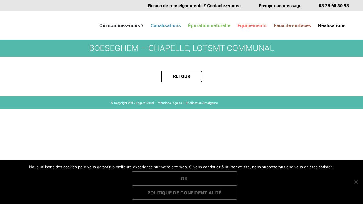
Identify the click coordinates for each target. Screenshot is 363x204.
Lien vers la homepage (42, 25)
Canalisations (166, 25)
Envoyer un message (280, 5)
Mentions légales (170, 103)
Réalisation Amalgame (202, 103)
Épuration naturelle (209, 25)
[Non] (356, 182)
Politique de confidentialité (184, 193)
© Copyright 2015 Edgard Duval (132, 103)
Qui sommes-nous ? (121, 25)
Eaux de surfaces (292, 25)
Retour (181, 76)
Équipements (252, 25)
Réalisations (332, 25)
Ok (184, 178)
